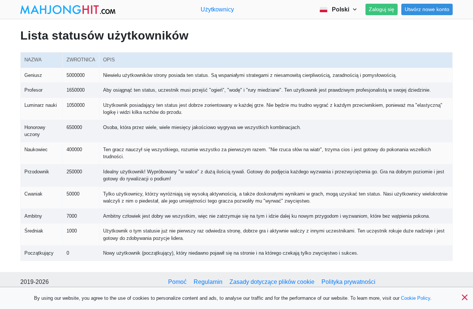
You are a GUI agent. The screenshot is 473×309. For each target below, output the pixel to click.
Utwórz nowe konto (427, 9)
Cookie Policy (415, 298)
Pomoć (177, 282)
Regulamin (208, 282)
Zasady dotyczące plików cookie (271, 282)
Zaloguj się (381, 9)
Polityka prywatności (348, 282)
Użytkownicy (217, 9)
